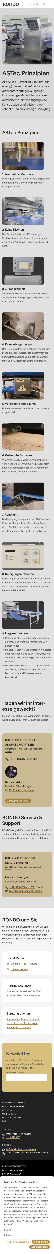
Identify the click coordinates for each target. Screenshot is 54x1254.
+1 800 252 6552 (13, 1152)
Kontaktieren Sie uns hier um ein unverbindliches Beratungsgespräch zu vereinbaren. (23, 1023)
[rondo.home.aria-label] (11, 4)
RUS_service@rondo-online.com (21, 1149)
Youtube (32, 963)
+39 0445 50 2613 (24, 759)
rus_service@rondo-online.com (25, 891)
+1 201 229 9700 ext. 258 (22, 887)
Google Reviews (19, 969)
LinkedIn (15, 963)
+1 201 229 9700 (13, 1137)
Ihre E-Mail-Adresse (15, 1072)
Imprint (7, 1230)
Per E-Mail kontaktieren (21, 790)
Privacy (7, 1235)
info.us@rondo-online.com (18, 1134)
